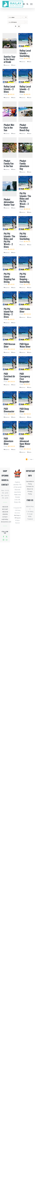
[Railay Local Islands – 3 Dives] (10, 76)
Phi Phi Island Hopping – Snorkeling (24, 277)
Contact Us (30, 486)
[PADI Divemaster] (10, 398)
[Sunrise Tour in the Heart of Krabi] (10, 43)
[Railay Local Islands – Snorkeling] (25, 40)
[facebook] (3, 536)
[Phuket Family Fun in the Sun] (10, 147)
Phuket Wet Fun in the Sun (9, 127)
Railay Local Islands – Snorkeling (25, 53)
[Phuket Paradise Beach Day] (25, 111)
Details (14, 65)
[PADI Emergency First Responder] (25, 363)
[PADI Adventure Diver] (10, 428)
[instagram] (3, 540)
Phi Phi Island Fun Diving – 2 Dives (8, 312)
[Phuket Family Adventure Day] (25, 147)
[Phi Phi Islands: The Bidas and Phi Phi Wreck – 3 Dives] (25, 183)
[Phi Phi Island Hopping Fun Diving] (10, 263)
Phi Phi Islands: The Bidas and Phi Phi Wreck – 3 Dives (25, 200)
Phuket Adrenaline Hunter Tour (9, 202)
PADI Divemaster (9, 410)
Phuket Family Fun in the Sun (9, 163)
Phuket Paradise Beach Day (24, 127)
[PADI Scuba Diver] (25, 298)
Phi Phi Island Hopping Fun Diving (9, 277)
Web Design (16, 515)
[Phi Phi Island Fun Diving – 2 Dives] (10, 298)
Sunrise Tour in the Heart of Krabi (9, 59)
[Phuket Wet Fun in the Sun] (10, 111)
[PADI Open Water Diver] (25, 334)
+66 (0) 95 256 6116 (5, 513)
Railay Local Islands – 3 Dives (9, 89)
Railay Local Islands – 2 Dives (25, 89)
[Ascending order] (26, 17)
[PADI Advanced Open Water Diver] (25, 428)
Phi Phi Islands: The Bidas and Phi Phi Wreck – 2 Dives (9, 240)
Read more (7, 65)
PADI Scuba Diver (25, 310)
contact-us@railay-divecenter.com (5, 519)
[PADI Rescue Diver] (10, 334)
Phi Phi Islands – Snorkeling (24, 236)
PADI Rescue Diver (9, 345)
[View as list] (18, 26)
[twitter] (6, 536)
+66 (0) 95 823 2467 (5, 508)
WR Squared (17, 518)
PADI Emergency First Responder (25, 377)
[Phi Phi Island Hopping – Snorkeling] (25, 263)
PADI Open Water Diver (25, 345)
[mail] (6, 540)
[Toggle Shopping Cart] (24, 4)
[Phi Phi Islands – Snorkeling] (25, 223)
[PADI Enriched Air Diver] (10, 363)
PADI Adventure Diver (8, 441)
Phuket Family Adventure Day (24, 164)
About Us (30, 489)
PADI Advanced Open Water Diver (25, 442)
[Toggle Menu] (31, 4)
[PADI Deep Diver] (25, 398)
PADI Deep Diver (24, 410)
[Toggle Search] (27, 4)
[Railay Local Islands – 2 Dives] (25, 76)
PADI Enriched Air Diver (9, 376)
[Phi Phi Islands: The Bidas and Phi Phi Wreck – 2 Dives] (10, 223)
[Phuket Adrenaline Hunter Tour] (10, 186)
